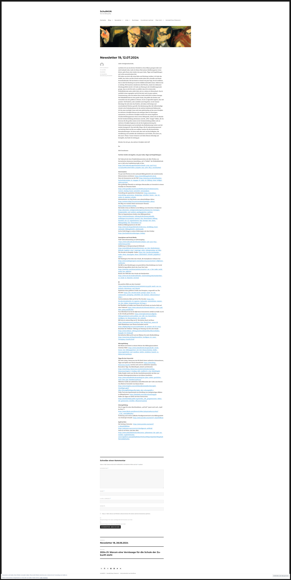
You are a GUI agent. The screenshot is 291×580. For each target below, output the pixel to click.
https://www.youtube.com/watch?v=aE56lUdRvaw (148, 417)
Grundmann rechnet (147, 20)
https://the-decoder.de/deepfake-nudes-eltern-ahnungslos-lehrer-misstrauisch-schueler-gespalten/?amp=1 (139, 254)
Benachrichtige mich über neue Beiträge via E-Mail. (113, 524)
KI (100, 74)
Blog (109, 20)
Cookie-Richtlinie (44, 577)
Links (126, 20)
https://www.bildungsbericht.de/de (145, 176)
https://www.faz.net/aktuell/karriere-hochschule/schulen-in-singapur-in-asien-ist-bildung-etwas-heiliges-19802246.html (140, 180)
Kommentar (104, 468)
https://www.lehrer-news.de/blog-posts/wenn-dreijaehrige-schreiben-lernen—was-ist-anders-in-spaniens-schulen (139, 195)
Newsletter (118, 20)
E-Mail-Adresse (105, 498)
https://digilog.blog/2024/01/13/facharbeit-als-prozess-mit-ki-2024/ (139, 326)
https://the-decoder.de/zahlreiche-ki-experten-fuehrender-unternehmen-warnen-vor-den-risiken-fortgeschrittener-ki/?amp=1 (140, 301)
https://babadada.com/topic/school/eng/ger (143, 394)
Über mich (158, 20)
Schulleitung (103, 75)
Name (102, 491)
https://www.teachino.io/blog (127, 205)
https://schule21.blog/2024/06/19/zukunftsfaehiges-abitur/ (136, 201)
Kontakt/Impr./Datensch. (173, 20)
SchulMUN (106, 11)
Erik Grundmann (104, 67)
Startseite (103, 20)
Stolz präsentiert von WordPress (128, 573)
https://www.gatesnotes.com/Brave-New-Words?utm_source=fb (138, 322)
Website (102, 506)
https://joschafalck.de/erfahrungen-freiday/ (131, 233)
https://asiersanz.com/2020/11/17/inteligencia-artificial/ (135, 428)
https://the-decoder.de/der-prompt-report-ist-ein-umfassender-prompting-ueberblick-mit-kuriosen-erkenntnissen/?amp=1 (139, 295)
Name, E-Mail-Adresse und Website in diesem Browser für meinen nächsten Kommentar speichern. (126, 513)
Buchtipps (135, 20)
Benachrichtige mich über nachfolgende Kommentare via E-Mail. (116, 519)
